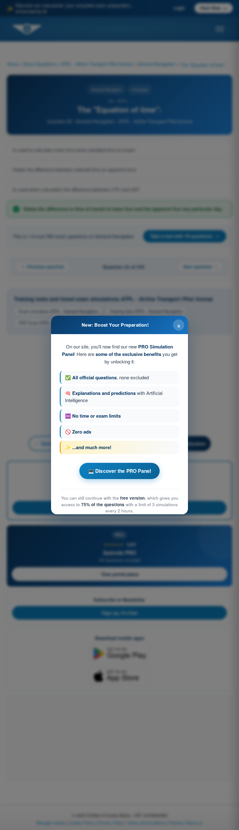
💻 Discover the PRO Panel (119, 471)
